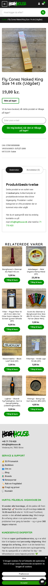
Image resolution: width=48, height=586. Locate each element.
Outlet (4, 20)
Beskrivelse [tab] (14, 170)
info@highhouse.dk (18, 222)
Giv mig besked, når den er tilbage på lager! (24, 129)
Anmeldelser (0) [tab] (33, 170)
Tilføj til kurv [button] (12, 280)
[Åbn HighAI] (42, 582)
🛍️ (7, 476)
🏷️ (12, 483)
